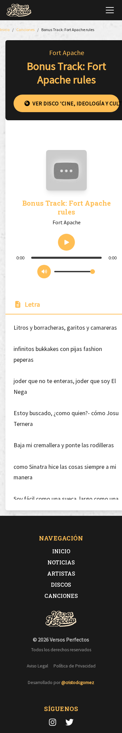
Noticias (61, 562)
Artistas (61, 573)
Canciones (61, 595)
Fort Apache (66, 52)
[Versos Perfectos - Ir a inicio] (19, 10)
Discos (61, 584)
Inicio (61, 551)
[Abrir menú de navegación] (110, 10)
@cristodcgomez (77, 682)
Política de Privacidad (75, 666)
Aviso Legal (37, 666)
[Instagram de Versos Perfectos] (52, 722)
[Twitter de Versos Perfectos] (69, 722)
